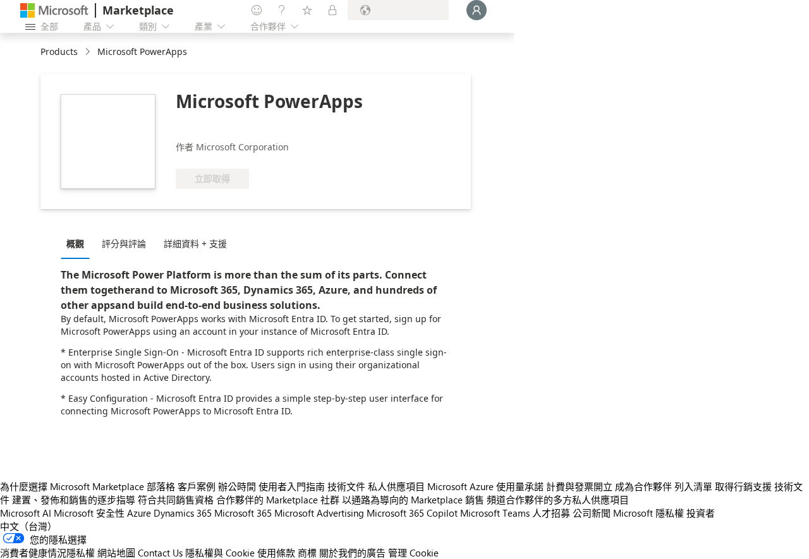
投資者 (700, 513)
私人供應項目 (396, 486)
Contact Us (160, 552)
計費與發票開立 (579, 486)
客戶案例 (197, 486)
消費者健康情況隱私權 (47, 552)
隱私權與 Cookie (220, 552)
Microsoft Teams (495, 513)
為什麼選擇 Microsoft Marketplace (72, 486)
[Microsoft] (54, 10)
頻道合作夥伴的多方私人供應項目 (558, 499)
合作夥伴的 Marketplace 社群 (277, 499)
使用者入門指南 (292, 486)
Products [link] (59, 51)
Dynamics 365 (183, 513)
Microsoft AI (25, 513)
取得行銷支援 (743, 486)
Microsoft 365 (243, 513)
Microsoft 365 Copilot (412, 513)
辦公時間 (237, 486)
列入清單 (693, 486)
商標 (307, 552)
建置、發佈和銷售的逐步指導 (73, 499)
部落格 (161, 486)
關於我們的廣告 (352, 552)
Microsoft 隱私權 (648, 513)
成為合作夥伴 (643, 486)
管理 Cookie (413, 552)
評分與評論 (124, 243)
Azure (139, 513)
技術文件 (346, 486)
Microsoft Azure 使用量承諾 (485, 486)
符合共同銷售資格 (176, 499)
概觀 (75, 243)
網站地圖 (116, 552)
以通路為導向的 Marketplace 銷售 (413, 499)
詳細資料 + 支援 (195, 243)
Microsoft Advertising (319, 513)
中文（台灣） (28, 526)
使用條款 (276, 552)
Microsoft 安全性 (89, 513)
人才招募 (551, 513)
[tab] (78, 243)
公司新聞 (592, 513)
